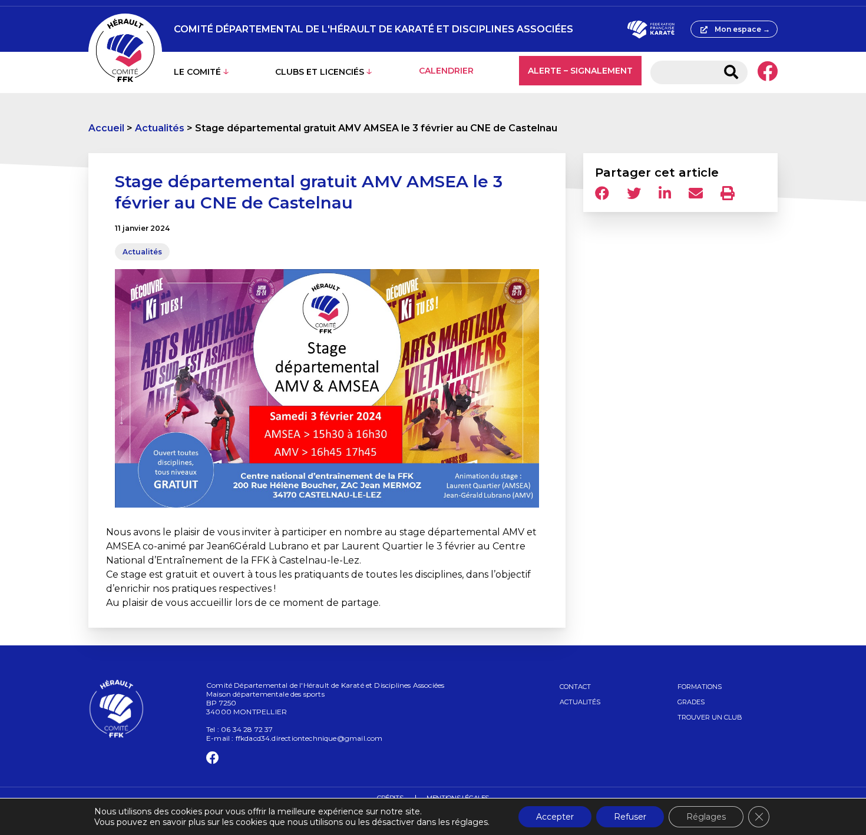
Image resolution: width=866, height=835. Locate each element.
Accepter (555, 816)
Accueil (106, 128)
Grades (691, 702)
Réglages (706, 816)
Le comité (197, 72)
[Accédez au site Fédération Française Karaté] (650, 29)
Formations (699, 686)
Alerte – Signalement (580, 70)
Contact (575, 686)
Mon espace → (742, 29)
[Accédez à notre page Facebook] (767, 72)
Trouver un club (709, 717)
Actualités (159, 128)
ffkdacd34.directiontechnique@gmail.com (309, 738)
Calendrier (446, 70)
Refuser (630, 816)
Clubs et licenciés (319, 72)
